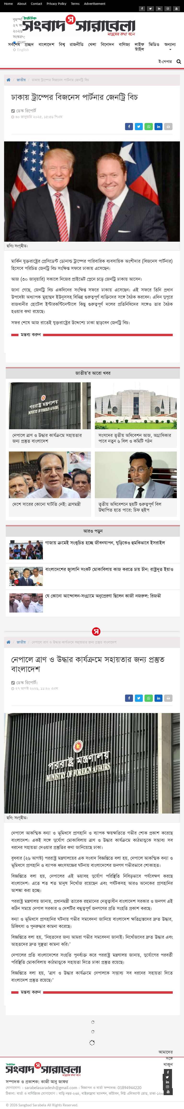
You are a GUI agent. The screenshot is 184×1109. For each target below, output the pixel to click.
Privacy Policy (56, 4)
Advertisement (94, 4)
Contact (36, 4)
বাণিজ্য (124, 45)
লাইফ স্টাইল (139, 47)
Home (8, 4)
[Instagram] (167, 8)
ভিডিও (154, 45)
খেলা (92, 45)
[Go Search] (179, 62)
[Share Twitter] (139, 126)
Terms (75, 4)
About (21, 4)
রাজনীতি (76, 45)
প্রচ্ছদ (29, 45)
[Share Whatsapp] (148, 126)
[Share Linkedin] (158, 126)
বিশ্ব (62, 45)
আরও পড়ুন (93, 531)
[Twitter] (150, 8)
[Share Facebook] (129, 126)
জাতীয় (21, 80)
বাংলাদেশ (46, 45)
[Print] (168, 126)
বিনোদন (107, 45)
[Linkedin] (159, 8)
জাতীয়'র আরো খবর (92, 373)
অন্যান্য (170, 45)
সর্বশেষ (14, 45)
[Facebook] (142, 8)
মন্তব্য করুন (31, 335)
